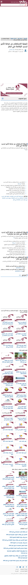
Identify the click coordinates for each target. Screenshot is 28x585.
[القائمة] (1, 1)
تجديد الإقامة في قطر (18, 200)
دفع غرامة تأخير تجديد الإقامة (16, 196)
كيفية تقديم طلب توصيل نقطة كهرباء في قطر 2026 (15, 561)
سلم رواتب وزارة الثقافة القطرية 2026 (18, 537)
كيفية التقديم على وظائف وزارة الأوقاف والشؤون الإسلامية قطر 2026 (15, 557)
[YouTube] (20, 567)
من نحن (17, 569)
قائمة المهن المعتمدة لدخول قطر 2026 (18, 545)
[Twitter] (23, 567)
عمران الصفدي (12, 49)
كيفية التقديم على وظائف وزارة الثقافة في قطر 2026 (14, 540)
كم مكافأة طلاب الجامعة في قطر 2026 (18, 532)
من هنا (19, 184)
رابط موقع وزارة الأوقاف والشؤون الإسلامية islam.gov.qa (17, 552)
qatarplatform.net (19, 268)
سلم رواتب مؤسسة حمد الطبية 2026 (18, 543)
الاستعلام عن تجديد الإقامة (17, 198)
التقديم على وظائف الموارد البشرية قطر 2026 (16, 535)
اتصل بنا (16, 571)
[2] (13, 237)
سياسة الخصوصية (23, 569)
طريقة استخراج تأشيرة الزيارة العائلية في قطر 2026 (15, 548)
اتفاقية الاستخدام (23, 571)
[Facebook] (26, 567)
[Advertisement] (14, 22)
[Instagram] (17, 567)
